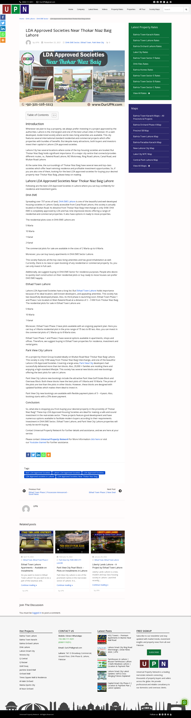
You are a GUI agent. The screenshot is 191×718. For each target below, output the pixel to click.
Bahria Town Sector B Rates (146, 81)
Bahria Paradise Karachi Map (147, 142)
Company (81, 9)
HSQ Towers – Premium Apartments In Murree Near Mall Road (119, 637)
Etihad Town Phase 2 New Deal (102, 492)
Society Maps (154, 9)
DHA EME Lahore (67, 201)
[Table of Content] (54, 115)
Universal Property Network (29, 714)
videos (104, 9)
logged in (36, 612)
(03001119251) (64, 642)
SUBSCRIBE (154, 652)
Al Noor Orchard (26, 689)
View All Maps (140, 165)
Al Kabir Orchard (26, 681)
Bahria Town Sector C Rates (146, 87)
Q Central (23, 658)
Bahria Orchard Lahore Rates (147, 46)
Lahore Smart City (27, 651)
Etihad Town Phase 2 (40, 560)
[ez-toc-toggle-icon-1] (53, 115)
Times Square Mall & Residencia (33, 677)
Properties (131, 9)
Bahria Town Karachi (28, 639)
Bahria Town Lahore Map (145, 136)
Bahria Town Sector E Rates (146, 75)
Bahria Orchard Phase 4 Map (147, 124)
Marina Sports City (27, 685)
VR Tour (142, 9)
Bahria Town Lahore (28, 636)
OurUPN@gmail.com (73, 647)
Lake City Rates (140, 52)
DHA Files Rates (140, 63)
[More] (48, 455)
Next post (111, 489)
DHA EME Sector (42, 19)
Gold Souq (23, 666)
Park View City (98, 42)
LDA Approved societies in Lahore (40, 476)
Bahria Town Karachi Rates (146, 34)
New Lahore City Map (143, 148)
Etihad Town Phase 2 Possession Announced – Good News (48, 493)
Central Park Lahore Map (145, 159)
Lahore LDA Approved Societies (67, 472)
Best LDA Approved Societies (38, 472)
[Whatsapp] (43, 455)
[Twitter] (33, 455)
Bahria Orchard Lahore (29, 643)
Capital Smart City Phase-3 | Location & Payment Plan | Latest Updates (120, 685)
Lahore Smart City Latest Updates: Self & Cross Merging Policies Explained (119, 673)
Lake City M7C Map (142, 154)
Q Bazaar (23, 662)
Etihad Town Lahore (86, 290)
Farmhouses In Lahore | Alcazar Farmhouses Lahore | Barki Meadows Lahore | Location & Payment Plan (119, 662)
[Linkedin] (38, 455)
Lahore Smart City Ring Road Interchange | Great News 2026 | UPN (120, 649)
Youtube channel (38, 442)
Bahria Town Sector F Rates (146, 58)
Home (70, 9)
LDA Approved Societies (94, 472)
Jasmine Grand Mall (27, 670)
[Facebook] (28, 455)
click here (95, 439)
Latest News (93, 9)
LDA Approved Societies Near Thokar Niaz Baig (77, 476)
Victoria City (24, 654)
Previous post (34, 489)
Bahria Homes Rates (143, 69)
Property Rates (117, 9)
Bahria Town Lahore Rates (146, 40)
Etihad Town (86, 42)
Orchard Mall (24, 673)
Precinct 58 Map (141, 130)
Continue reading (28, 585)
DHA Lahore (30, 19)
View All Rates (140, 93)
